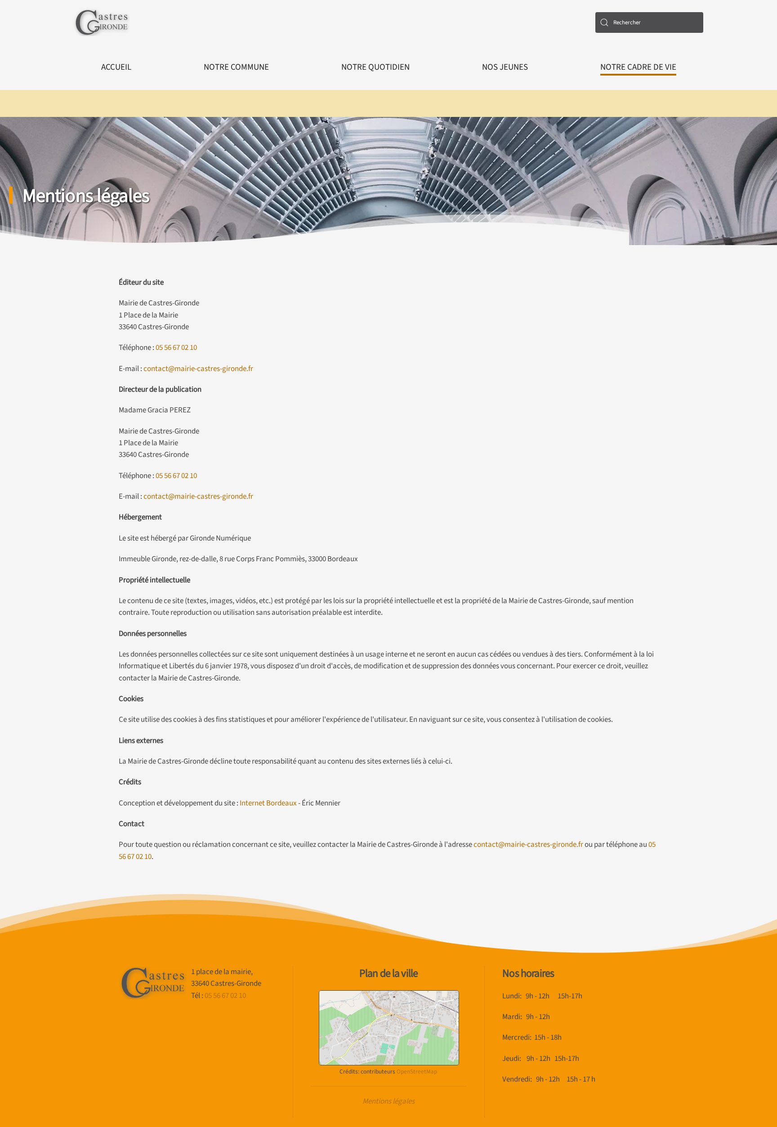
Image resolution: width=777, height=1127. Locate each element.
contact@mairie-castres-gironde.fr (198, 368)
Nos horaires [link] (528, 973)
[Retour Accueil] (102, 22)
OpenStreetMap (417, 1071)
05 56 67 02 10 (176, 347)
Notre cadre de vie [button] (638, 67)
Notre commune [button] (236, 67)
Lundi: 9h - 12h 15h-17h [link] (542, 996)
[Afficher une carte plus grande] (389, 1027)
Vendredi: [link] (519, 1079)
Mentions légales (388, 1101)
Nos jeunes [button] (505, 67)
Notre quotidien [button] (375, 67)
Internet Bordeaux (268, 803)
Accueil (116, 67)
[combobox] (649, 22)
